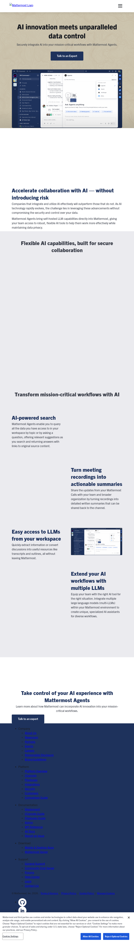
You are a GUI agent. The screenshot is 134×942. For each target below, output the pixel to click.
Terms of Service (50, 893)
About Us (30, 733)
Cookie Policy (86, 893)
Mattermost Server (36, 852)
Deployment (32, 809)
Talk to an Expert (67, 55)
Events (29, 746)
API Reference (34, 827)
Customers (31, 793)
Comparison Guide (36, 797)
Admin (29, 822)
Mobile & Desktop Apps (39, 847)
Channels (30, 775)
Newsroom (31, 737)
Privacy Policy (69, 893)
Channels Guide (34, 814)
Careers (29, 750)
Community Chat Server (39, 868)
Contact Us (32, 886)
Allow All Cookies (91, 936)
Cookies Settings (10, 936)
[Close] (128, 917)
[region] (67, 927)
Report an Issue (34, 836)
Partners (30, 742)
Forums (29, 872)
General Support (35, 863)
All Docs (30, 831)
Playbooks (31, 780)
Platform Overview (36, 771)
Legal (28, 881)
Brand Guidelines (35, 759)
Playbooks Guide (35, 818)
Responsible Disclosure (39, 755)
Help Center (32, 877)
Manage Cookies (106, 893)
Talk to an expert (28, 718)
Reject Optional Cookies (116, 936)
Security (30, 789)
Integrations (32, 784)
